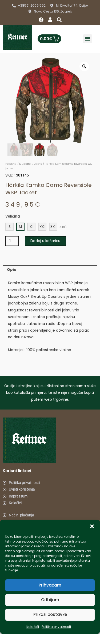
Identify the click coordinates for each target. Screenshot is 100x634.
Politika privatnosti (56, 626)
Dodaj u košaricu (45, 240)
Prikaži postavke (50, 614)
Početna (11, 164)
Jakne (38, 164)
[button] (92, 526)
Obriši (63, 227)
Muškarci (25, 164)
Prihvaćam (50, 585)
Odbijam (50, 600)
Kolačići (32, 626)
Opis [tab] (11, 269)
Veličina (12, 216)
